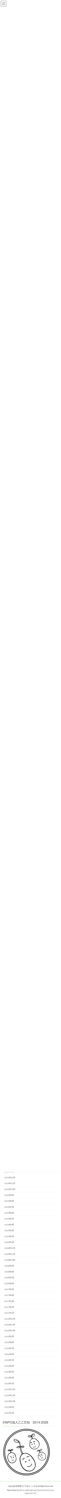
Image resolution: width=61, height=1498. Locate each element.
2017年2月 (9, 1307)
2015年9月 (9, 1407)
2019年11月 (9, 1183)
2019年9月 (9, 1195)
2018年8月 (9, 1271)
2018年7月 (9, 1277)
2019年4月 (9, 1224)
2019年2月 (9, 1236)
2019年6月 (9, 1213)
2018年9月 (9, 1266)
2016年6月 (9, 1354)
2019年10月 (9, 1189)
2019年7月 (9, 1207)
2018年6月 (9, 1283)
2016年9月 (9, 1336)
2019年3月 (9, 1230)
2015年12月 (9, 1389)
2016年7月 (9, 1348)
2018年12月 (9, 1248)
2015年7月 (9, 1413)
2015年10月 (9, 1401)
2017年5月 (9, 1289)
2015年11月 (9, 1395)
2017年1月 (9, 1313)
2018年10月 (9, 1260)
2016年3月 (9, 1372)
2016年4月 (9, 1366)
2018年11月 (9, 1254)
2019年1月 (9, 1242)
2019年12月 (9, 1177)
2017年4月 (9, 1295)
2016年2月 (9, 1377)
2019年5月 (9, 1219)
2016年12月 (9, 1319)
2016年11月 (9, 1324)
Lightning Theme (35, 1490)
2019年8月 (9, 1201)
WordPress (20, 1490)
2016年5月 (9, 1360)
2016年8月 (9, 1342)
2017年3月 (9, 1301)
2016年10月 (9, 1330)
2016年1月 (9, 1383)
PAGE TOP (56, 1449)
